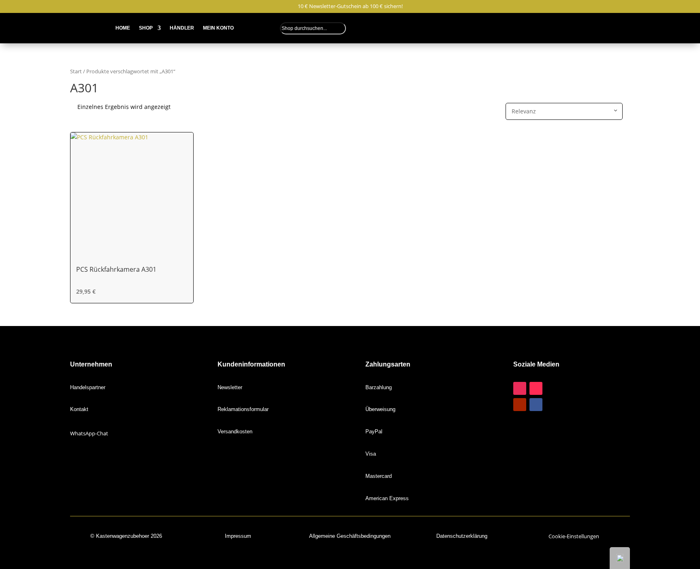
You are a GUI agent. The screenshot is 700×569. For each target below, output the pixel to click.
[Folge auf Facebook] (535, 404)
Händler (182, 28)
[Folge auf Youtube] (519, 404)
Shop (146, 28)
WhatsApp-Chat (89, 433)
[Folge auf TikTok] (535, 388)
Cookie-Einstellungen (573, 536)
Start (76, 71)
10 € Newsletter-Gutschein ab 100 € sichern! (350, 6)
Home (122, 28)
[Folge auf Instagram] (519, 388)
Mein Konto (218, 28)
